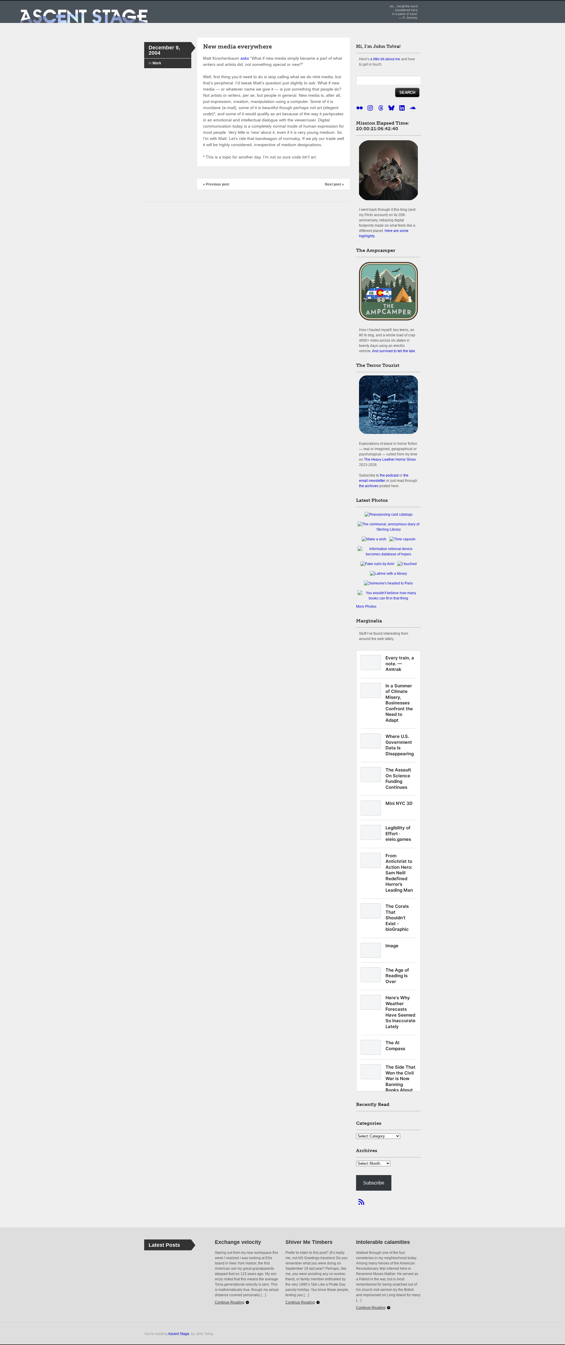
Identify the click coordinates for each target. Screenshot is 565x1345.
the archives (368, 486)
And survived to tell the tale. (394, 351)
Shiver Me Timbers (309, 1242)
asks (244, 58)
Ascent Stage (178, 1333)
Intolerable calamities (383, 1242)
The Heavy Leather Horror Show (390, 459)
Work (156, 63)
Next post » (334, 184)
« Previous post (216, 184)
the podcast (389, 475)
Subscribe (373, 1182)
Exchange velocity (238, 1242)
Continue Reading (229, 1302)
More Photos (366, 606)
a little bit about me (385, 59)
